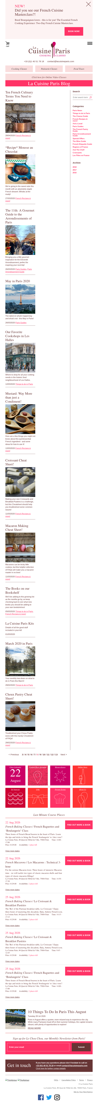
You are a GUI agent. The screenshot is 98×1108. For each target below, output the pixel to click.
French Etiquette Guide (82, 144)
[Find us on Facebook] (41, 1097)
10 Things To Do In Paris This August (57, 1011)
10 (44, 754)
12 (52, 754)
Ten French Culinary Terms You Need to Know (19, 96)
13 (56, 754)
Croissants (77, 153)
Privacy (90, 1080)
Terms (81, 1080)
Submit (81, 1047)
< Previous (14, 754)
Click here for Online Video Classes (49, 77)
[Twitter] (49, 1097)
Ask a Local (77, 124)
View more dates (12, 851)
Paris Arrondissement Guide (82, 135)
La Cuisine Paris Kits (19, 623)
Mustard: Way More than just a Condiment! (18, 397)
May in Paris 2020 (17, 281)
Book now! (74, 31)
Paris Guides (20, 269)
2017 (74, 170)
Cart (7, 46)
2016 (74, 173)
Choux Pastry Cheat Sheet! (18, 696)
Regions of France (80, 147)
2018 (74, 167)
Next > (64, 754)
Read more (34, 1028)
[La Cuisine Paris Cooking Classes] (49, 50)
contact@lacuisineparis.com (60, 61)
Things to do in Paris (24, 384)
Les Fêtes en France (81, 155)
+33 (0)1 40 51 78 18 (34, 61)
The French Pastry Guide (80, 130)
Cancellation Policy (69, 1080)
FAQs (56, 1080)
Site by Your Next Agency (83, 1092)
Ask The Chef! (78, 150)
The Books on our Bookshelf (17, 590)
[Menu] (90, 43)
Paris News (77, 110)
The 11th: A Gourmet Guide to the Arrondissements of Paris (19, 216)
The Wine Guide (79, 141)
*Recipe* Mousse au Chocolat (19, 149)
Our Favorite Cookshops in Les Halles (17, 336)
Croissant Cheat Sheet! (16, 462)
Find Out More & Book (79, 825)
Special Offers (78, 138)
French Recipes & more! (15, 614)
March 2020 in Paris (19, 643)
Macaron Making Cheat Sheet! (16, 527)
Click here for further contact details (51, 1068)
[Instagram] (57, 1097)
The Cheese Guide (80, 116)
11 (48, 754)
